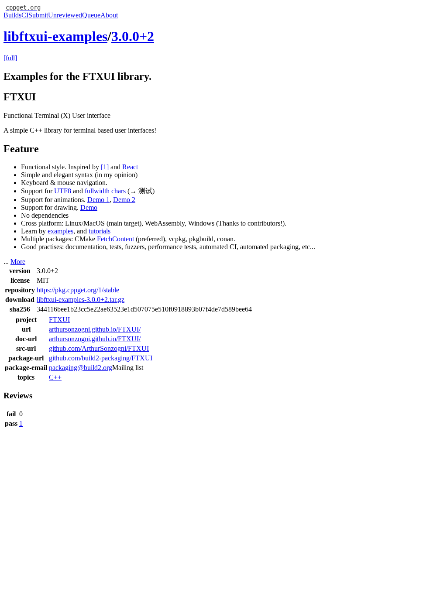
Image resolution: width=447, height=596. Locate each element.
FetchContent (115, 239)
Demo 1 (98, 199)
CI (24, 15)
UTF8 (62, 191)
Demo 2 (124, 199)
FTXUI (59, 319)
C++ (55, 377)
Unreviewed (65, 15)
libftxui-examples (55, 36)
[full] (10, 58)
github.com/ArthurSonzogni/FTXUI (99, 348)
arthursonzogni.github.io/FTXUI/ (95, 329)
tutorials (99, 231)
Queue (91, 15)
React (130, 167)
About (109, 15)
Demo (88, 207)
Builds (12, 15)
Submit (38, 15)
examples (60, 231)
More (17, 261)
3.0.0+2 (132, 36)
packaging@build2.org (80, 367)
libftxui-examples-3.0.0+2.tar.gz (80, 299)
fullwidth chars (105, 191)
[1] (105, 167)
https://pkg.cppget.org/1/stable (78, 290)
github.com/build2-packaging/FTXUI (100, 358)
